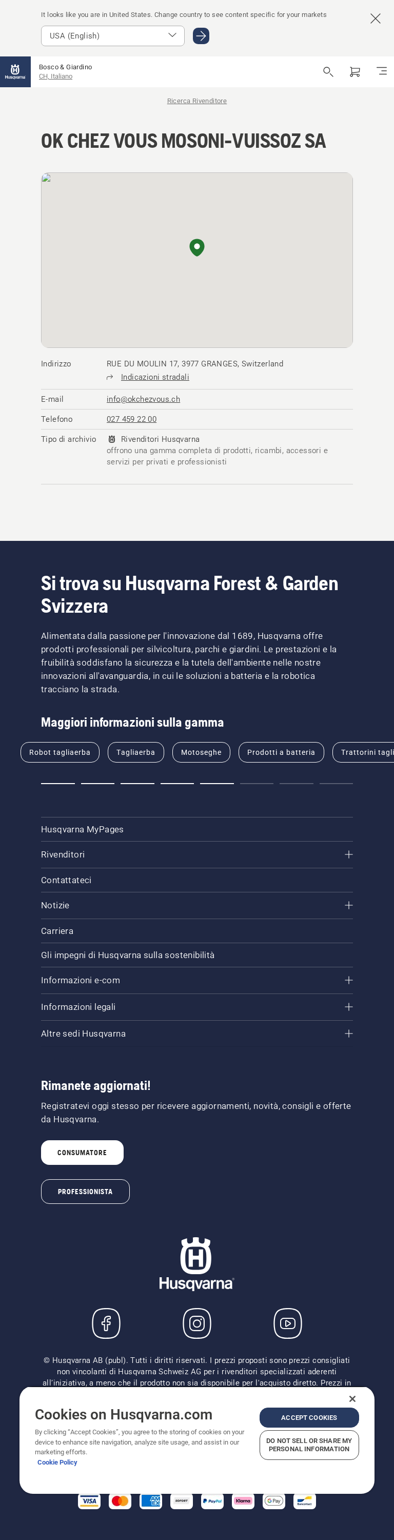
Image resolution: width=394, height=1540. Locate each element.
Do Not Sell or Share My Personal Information (309, 1445)
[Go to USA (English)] (201, 36)
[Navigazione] (381, 72)
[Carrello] (355, 72)
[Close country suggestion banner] (375, 18)
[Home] (15, 71)
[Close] (352, 1399)
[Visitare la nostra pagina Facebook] (106, 1323)
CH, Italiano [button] (55, 76)
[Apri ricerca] (328, 72)
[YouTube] (287, 1323)
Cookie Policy (57, 1462)
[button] (197, 248)
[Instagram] (197, 1323)
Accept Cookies (309, 1417)
